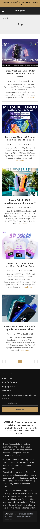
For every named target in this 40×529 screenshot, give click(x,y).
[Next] (36, 361)
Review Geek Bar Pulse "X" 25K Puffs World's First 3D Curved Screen (20, 73)
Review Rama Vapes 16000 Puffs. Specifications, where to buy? (20, 328)
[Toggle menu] (3, 11)
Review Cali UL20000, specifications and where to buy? (20, 201)
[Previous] (4, 361)
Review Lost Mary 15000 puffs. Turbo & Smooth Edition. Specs (20, 138)
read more (30, 97)
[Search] (37, 11)
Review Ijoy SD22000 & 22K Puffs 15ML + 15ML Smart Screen (20, 265)
